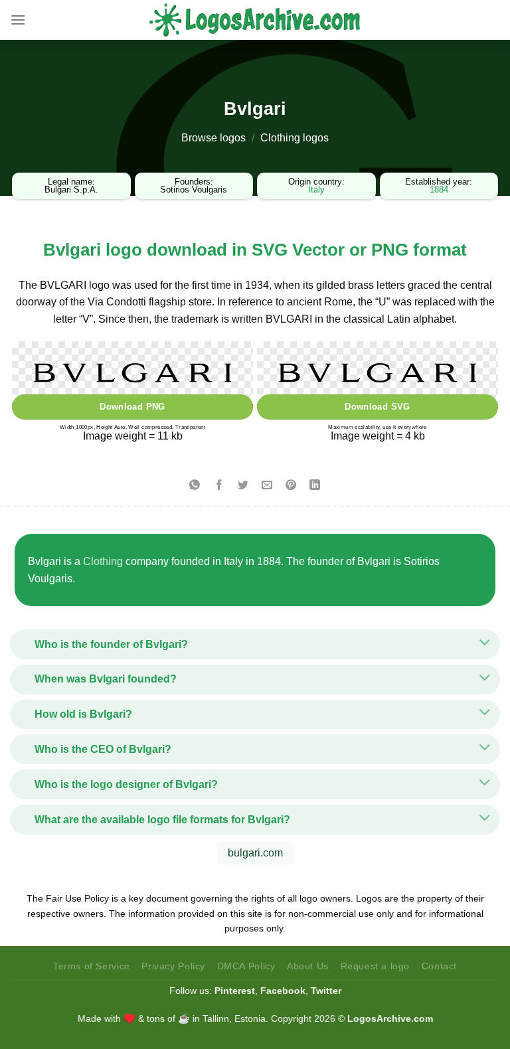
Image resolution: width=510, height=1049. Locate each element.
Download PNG (132, 407)
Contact (439, 966)
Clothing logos (294, 137)
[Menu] (18, 19)
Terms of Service (91, 966)
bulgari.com (255, 852)
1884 (439, 190)
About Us (308, 966)
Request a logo (375, 966)
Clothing (103, 561)
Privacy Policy (173, 966)
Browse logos (213, 137)
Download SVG (377, 407)
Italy (316, 190)
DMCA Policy (246, 966)
